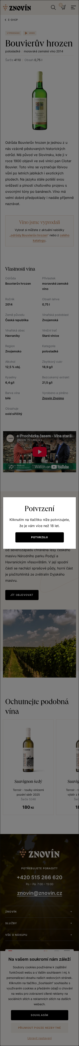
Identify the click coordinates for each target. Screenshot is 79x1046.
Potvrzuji (39, 537)
